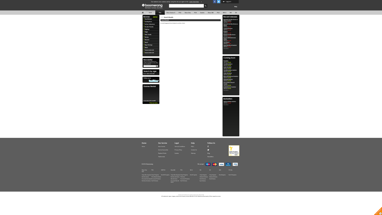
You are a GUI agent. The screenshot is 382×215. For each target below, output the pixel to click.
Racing (146, 37)
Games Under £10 (149, 50)
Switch (202, 12)
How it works (161, 146)
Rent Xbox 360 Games (175, 176)
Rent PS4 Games (154, 180)
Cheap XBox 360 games (175, 174)
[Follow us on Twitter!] (151, 80)
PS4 (195, 12)
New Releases (148, 19)
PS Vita (230, 170)
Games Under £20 (149, 52)
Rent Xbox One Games (146, 180)
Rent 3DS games (222, 174)
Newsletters (210, 156)
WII (231, 12)
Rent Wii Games (203, 178)
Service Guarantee (163, 150)
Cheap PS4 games (155, 174)
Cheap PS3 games (184, 174)
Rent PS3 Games (183, 180)
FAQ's (192, 146)
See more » (226, 48)
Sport (146, 42)
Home (161, 17)
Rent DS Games (212, 178)
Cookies (177, 153)
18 (153, 73)
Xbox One (188, 12)
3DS (220, 170)
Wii (200, 170)
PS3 (218, 12)
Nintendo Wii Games (204, 176)
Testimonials (161, 156)
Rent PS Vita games (232, 174)
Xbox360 (173, 170)
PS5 (180, 12)
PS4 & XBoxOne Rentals (156, 176)
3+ (144, 73)
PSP (143, 171)
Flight (146, 32)
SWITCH (155, 17)
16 (152, 73)
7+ (146, 73)
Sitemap (193, 153)
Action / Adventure (150, 24)
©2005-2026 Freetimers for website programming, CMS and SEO (191, 194)
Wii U (191, 170)
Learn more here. (194, 1)
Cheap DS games (212, 174)
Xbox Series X (170, 12)
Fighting (147, 29)
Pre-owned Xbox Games (146, 178)
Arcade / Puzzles (149, 26)
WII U (224, 12)
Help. (235, 6)
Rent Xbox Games (145, 176)
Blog (208, 153)
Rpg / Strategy (148, 45)
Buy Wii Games (203, 180)
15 (150, 73)
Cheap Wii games (203, 174)
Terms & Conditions (180, 146)
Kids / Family (148, 34)
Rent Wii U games (193, 174)
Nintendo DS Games (213, 176)
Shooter (147, 39)
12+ (148, 73)
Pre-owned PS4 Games (156, 178)
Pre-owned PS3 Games (185, 178)
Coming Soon (148, 21)
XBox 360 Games (174, 178)
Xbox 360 (210, 12)
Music (146, 47)
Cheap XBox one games (146, 174)
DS (236, 12)
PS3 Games (182, 176)
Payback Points (162, 153)
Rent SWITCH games (165, 174)
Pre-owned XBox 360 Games (175, 181)
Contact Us (194, 150)
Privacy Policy (178, 150)
